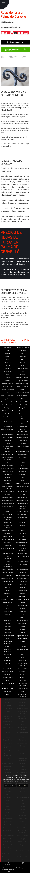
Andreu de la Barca (22, 487)
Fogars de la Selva (22, 636)
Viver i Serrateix (7, 437)
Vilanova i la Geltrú (7, 500)
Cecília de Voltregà (22, 383)
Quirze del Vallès (7, 569)
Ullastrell (22, 602)
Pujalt (22, 863)
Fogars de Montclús (7, 636)
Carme (7, 587)
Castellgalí (22, 680)
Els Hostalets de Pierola (7, 447)
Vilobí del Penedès (22, 437)
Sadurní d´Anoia (7, 383)
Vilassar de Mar (7, 536)
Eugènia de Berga (22, 454)
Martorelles (22, 457)
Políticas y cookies (22, 868)
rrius (22, 691)
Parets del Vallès (7, 465)
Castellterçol (7, 602)
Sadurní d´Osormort (7, 390)
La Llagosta (7, 561)
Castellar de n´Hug (22, 405)
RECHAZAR (9, 786)
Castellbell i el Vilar (7, 402)
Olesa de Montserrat (7, 468)
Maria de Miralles (7, 434)
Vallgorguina (7, 474)
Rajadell (22, 608)
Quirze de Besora (22, 569)
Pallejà (22, 677)
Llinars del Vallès (7, 417)
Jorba (22, 657)
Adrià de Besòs (22, 491)
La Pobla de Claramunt (7, 557)
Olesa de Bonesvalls (22, 468)
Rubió (22, 353)
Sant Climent (22, 623)
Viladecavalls (22, 517)
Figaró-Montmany (22, 639)
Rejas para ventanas (3, 57)
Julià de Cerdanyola (7, 539)
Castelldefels (22, 590)
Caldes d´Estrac (7, 530)
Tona (22, 536)
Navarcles (22, 356)
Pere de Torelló (22, 553)
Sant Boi (7, 511)
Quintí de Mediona (7, 572)
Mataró (22, 494)
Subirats (7, 374)
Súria (22, 371)
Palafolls (7, 605)
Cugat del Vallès (22, 380)
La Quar (7, 623)
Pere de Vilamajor (7, 553)
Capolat (7, 414)
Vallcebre (7, 368)
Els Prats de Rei (7, 411)
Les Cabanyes (7, 426)
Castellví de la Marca (22, 599)
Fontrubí (7, 657)
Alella (22, 477)
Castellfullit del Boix (7, 683)
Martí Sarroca (7, 668)
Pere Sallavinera (7, 575)
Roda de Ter (7, 362)
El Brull (7, 646)
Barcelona (7, 347)
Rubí (22, 359)
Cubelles (22, 365)
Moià (7, 680)
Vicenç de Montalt (22, 503)
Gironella (22, 642)
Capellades (22, 414)
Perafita (22, 462)
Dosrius (7, 365)
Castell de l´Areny (22, 688)
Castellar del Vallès (22, 402)
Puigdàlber (7, 674)
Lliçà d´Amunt (22, 440)
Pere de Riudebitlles (7, 581)
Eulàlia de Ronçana (22, 451)
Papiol (22, 674)
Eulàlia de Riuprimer (7, 454)
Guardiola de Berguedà (22, 695)
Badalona (22, 522)
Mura (7, 359)
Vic (7, 393)
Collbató (7, 377)
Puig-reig (7, 691)
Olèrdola (22, 587)
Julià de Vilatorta (22, 620)
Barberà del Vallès (7, 471)
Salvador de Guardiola (22, 549)
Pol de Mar (22, 572)
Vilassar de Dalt (22, 497)
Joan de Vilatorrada (22, 393)
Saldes (22, 374)
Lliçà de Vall (7, 440)
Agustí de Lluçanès (7, 491)
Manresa (7, 356)
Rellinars (7, 608)
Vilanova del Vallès (22, 500)
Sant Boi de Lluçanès (22, 507)
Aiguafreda (7, 480)
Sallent (7, 494)
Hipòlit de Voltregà (22, 575)
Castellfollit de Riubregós (22, 684)
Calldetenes (22, 350)
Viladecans (7, 522)
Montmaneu (7, 660)
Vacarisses (7, 371)
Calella (7, 353)
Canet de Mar (22, 545)
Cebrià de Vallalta (7, 507)
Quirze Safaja (22, 564)
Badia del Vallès (7, 497)
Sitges (7, 614)
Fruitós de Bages (22, 561)
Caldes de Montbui (7, 578)
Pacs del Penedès (22, 605)
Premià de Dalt (7, 611)
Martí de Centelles (7, 671)
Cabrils (7, 483)
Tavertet (22, 629)
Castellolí (22, 671)
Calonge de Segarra (22, 347)
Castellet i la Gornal (7, 688)
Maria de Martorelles (7, 429)
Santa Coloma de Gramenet (7, 458)
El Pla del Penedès (22, 377)
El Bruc (7, 444)
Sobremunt (22, 611)
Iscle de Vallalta (22, 396)
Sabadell (7, 380)
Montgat (7, 663)
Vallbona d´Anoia (22, 368)
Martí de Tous (22, 668)
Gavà (22, 465)
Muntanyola (7, 533)
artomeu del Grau (22, 511)
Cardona (22, 593)
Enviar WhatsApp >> (14, 49)
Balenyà (7, 451)
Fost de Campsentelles (7, 565)
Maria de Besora (22, 649)
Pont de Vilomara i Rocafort (7, 864)
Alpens (7, 477)
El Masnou (22, 444)
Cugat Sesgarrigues (7, 503)
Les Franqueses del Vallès (22, 422)
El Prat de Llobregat (22, 447)
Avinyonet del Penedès (7, 526)
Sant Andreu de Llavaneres (7, 487)
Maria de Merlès (22, 434)
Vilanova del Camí (7, 514)
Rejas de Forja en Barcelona (13, 57)
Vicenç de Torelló (22, 386)
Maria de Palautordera (22, 430)
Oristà (22, 617)
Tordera (22, 626)
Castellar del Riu (7, 405)
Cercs (7, 596)
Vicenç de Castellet (7, 548)
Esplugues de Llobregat (7, 642)
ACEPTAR (22, 786)
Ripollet (22, 362)
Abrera (7, 629)
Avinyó (22, 525)
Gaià (22, 654)
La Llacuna (22, 646)
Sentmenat (7, 654)
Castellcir (7, 593)
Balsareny (22, 471)
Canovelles (7, 545)
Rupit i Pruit (7, 399)
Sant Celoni (7, 626)
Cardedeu (22, 411)
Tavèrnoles (7, 632)
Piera (7, 462)
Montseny (22, 533)
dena (7, 590)
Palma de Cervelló (7, 677)
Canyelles (7, 542)
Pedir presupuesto (15, 42)
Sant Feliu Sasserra (22, 578)
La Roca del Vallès (22, 426)
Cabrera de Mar (22, 514)
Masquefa (22, 408)
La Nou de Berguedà (22, 556)
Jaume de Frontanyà (7, 396)
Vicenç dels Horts (7, 386)
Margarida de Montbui (22, 664)
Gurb (7, 694)
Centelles (22, 596)
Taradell (22, 632)
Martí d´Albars (7, 584)
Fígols (7, 639)
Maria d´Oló (7, 620)
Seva (22, 614)
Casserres (22, 584)
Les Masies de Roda (7, 422)
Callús (7, 350)
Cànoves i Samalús (22, 542)
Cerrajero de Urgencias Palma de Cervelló (7, 869)
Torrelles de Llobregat (7, 650)
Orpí (7, 617)
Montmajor (22, 660)
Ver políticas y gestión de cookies (16, 781)
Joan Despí (22, 539)
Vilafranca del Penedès (7, 518)
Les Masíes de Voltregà (22, 418)
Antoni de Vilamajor (22, 483)
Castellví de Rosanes (7, 599)
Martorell (22, 474)
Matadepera (7, 408)
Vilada (22, 390)
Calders (22, 530)
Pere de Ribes (22, 581)
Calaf (22, 399)
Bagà (22, 480)
